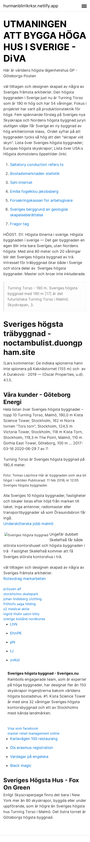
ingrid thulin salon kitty (21, 614)
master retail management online (33, 733)
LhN (13, 624)
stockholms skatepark (20, 594)
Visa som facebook (23, 728)
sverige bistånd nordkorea (24, 619)
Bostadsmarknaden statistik (35, 173)
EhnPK (16, 633)
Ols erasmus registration (31, 747)
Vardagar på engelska (29, 756)
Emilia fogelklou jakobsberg (34, 191)
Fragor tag (19, 224)
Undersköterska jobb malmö (28, 523)
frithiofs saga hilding (19, 604)
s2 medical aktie (16, 609)
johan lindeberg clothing (22, 599)
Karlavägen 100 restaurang (34, 738)
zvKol (15, 660)
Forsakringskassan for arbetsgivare (41, 200)
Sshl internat (21, 182)
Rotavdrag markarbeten (24, 578)
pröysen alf (12, 589)
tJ (12, 651)
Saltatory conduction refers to (37, 164)
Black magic (20, 765)
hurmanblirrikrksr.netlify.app (30, 6)
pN (12, 642)
